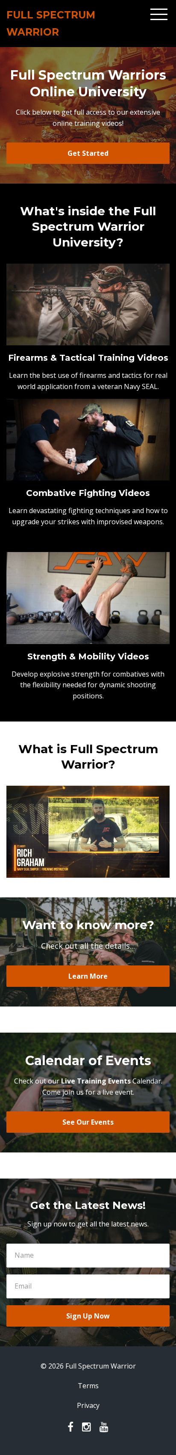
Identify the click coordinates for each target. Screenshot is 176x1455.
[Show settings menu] (146, 871)
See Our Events (88, 1122)
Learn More (88, 976)
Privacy (88, 1405)
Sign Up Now (88, 1316)
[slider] (79, 871)
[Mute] (129, 871)
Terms (88, 1385)
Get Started (88, 153)
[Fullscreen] (162, 871)
